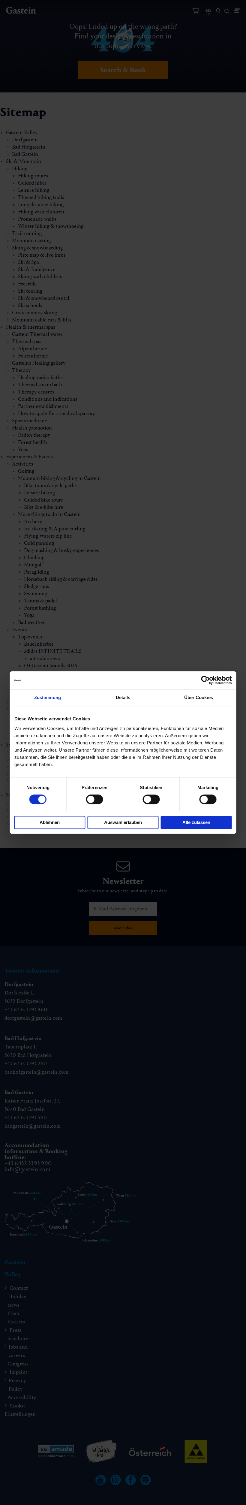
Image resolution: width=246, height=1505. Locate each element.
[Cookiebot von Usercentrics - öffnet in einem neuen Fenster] (205, 680)
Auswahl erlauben (123, 822)
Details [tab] (123, 697)
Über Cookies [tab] (198, 697)
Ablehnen (50, 822)
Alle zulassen (196, 822)
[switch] (94, 799)
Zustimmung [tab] (47, 697)
